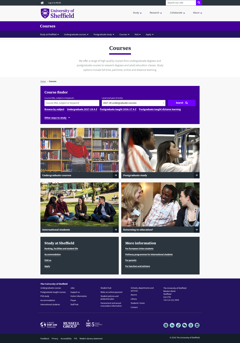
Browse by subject (54, 109)
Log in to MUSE (55, 2)
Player (73, 300)
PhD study (44, 296)
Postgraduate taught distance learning (160, 109)
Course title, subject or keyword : (59, 98)
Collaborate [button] (176, 12)
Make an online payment (111, 292)
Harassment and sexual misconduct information (111, 304)
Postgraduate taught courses (53, 292)
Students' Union (138, 303)
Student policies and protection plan (109, 297)
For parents (130, 260)
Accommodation (52, 254)
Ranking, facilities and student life (61, 248)
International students (50, 304)
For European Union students (139, 248)
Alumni (134, 295)
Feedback (44, 338)
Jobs (72, 288)
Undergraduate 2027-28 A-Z (82, 109)
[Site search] (199, 2)
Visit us (47, 260)
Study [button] (136, 12)
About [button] (196, 12)
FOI (75, 338)
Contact (134, 307)
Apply (47, 266)
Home (43, 81)
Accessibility (66, 338)
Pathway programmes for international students (149, 254)
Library (134, 299)
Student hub (106, 288)
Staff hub (74, 304)
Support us (75, 292)
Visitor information (78, 296)
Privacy (55, 338)
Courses (47, 26)
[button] (50, 34)
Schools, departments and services (142, 289)
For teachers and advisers (137, 266)
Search (179, 103)
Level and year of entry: (112, 98)
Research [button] (154, 12)
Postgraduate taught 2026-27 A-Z (118, 109)
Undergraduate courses (50, 288)
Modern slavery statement (91, 338)
